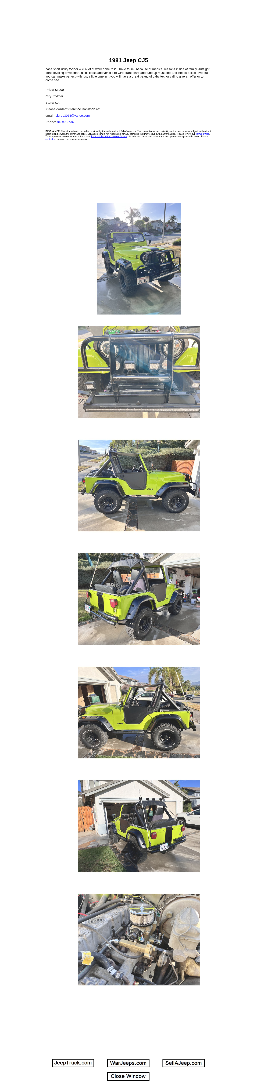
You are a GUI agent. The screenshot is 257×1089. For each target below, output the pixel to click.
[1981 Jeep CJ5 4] (139, 599)
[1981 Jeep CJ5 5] (139, 259)
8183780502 (65, 122)
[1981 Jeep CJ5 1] (139, 713)
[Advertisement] (128, 29)
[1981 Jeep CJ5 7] (139, 826)
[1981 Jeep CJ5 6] (139, 372)
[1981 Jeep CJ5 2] (139, 486)
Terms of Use (202, 134)
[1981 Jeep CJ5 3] (139, 940)
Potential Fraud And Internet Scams (109, 136)
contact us (50, 139)
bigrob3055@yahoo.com (72, 115)
